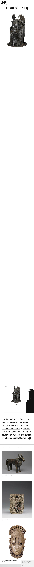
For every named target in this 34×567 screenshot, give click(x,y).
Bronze (29, 419)
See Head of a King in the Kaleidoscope (29, 438)
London (26, 429)
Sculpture (6, 422)
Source (22, 438)
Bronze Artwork (12, 447)
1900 (13, 425)
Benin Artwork (4, 447)
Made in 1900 (19, 447)
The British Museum (11, 429)
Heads (15, 438)
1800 (4, 425)
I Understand (25, 564)
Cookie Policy (27, 562)
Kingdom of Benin (14, 11)
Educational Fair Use (11, 435)
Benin (22, 419)
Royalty (5, 438)
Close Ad (28, 342)
